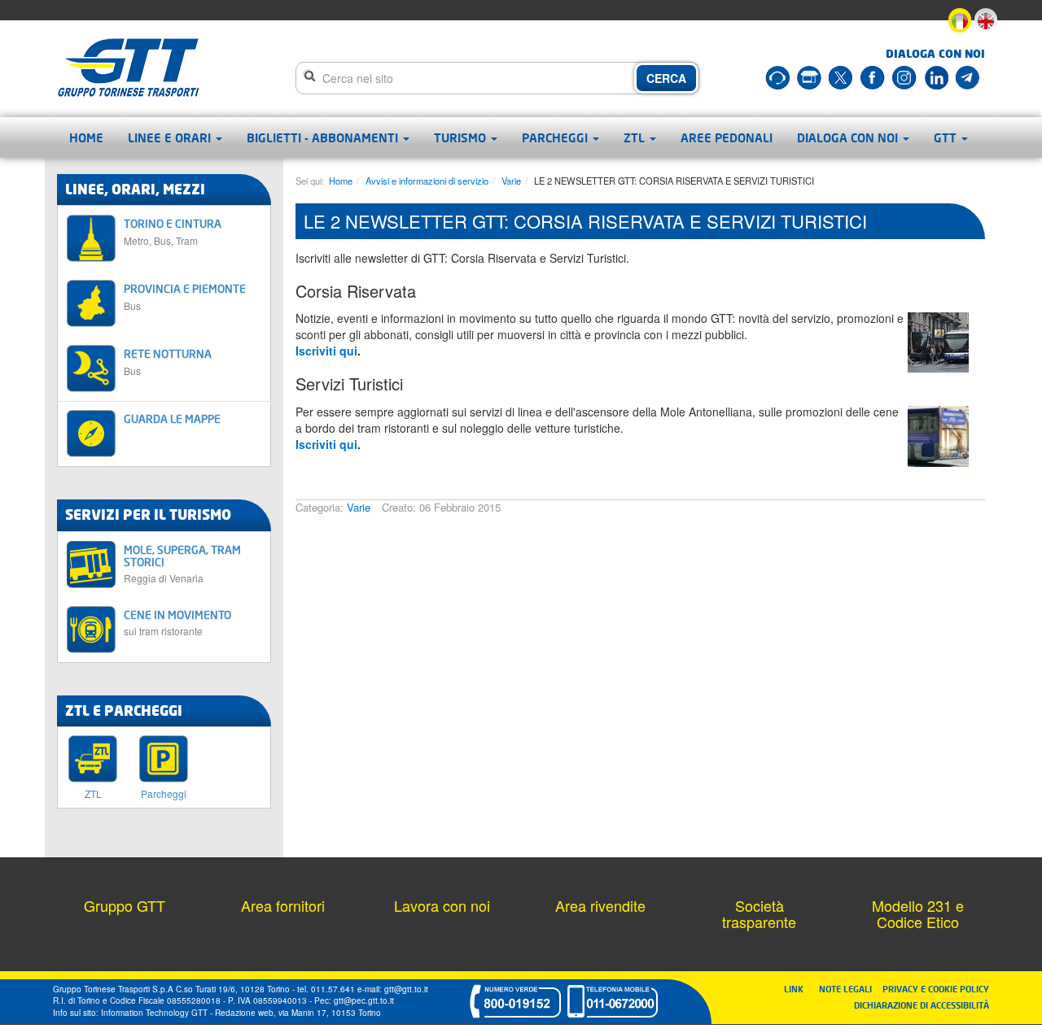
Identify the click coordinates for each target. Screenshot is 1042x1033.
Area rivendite (600, 905)
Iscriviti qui (326, 350)
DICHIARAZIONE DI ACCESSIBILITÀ (921, 1005)
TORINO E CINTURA (172, 231)
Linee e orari (171, 137)
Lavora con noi (442, 905)
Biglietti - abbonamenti (324, 137)
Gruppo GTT (124, 905)
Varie (511, 180)
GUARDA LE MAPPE (172, 418)
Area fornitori (283, 905)
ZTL (636, 137)
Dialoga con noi (849, 137)
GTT (947, 137)
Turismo (461, 137)
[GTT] (128, 67)
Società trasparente (759, 913)
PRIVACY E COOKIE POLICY (935, 988)
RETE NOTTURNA (168, 362)
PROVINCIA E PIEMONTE (185, 296)
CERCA (666, 78)
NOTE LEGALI (849, 988)
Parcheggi (556, 137)
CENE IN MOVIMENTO (177, 623)
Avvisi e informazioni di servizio (427, 180)
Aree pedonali (727, 137)
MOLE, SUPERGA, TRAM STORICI (182, 564)
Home (86, 137)
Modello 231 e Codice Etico (918, 913)
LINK (798, 988)
